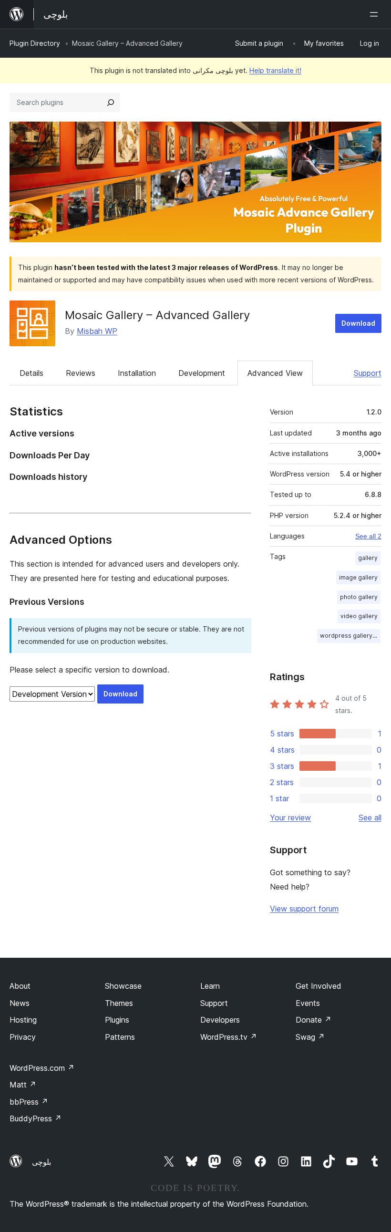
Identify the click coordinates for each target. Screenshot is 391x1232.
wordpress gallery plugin (350, 635)
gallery (368, 557)
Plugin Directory (35, 43)
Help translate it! (275, 70)
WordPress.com (42, 1068)
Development (201, 373)
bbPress (29, 1102)
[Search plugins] (110, 102)
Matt (23, 1084)
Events (308, 1003)
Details (31, 373)
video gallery (359, 616)
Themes (119, 1003)
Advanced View (275, 373)
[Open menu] (375, 14)
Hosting (23, 1020)
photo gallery (359, 596)
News (20, 1003)
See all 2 (368, 536)
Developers (220, 1020)
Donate (313, 1020)
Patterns (120, 1037)
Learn (210, 986)
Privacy (23, 1037)
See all (370, 817)
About (20, 986)
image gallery (358, 577)
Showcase (123, 986)
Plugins (117, 1020)
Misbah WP (97, 331)
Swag (310, 1037)
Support (367, 373)
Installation (137, 373)
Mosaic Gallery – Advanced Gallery (157, 315)
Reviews (80, 373)
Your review (290, 817)
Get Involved (318, 986)
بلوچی (41, 1162)
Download (358, 323)
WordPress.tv (228, 1037)
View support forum (304, 908)
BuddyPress (36, 1118)
